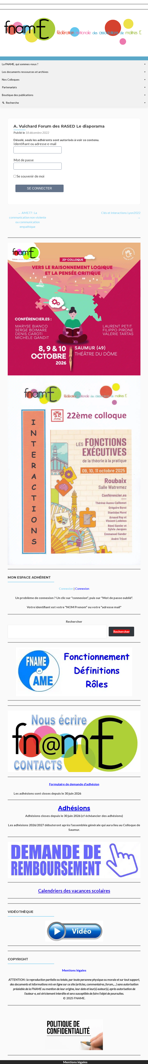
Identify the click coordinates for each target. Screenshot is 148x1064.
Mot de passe (23, 160)
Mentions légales (75, 1062)
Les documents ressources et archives (25, 71)
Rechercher (74, 621)
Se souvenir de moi (30, 176)
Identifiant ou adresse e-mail (34, 144)
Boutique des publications (17, 95)
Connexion (66, 588)
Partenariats (9, 87)
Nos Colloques (10, 79)
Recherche (12, 102)
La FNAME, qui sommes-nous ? (20, 64)
